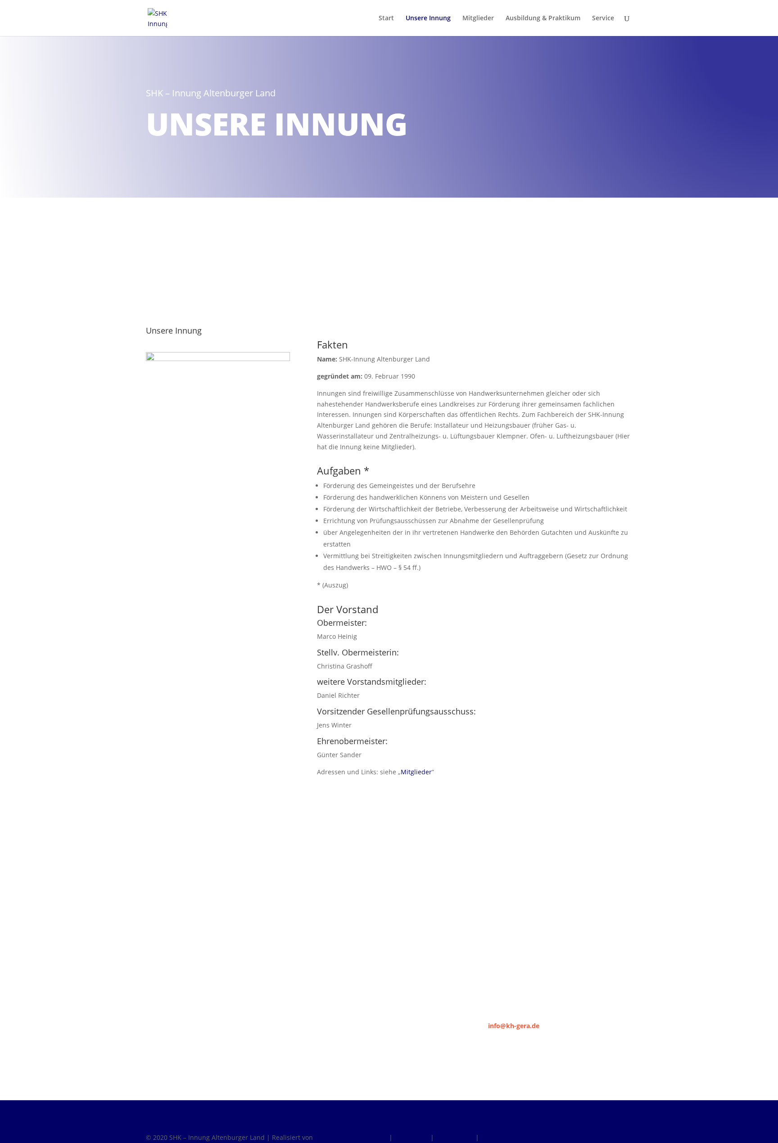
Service (603, 18)
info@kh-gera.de (513, 1025)
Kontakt (172, 517)
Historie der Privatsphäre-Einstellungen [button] (205, 1115)
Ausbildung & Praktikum (543, 18)
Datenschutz (455, 1137)
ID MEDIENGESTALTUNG (351, 1137)
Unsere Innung (428, 18)
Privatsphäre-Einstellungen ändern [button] (199, 1105)
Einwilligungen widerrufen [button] (186, 1126)
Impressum (411, 1137)
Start (386, 18)
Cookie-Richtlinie (506, 1137)
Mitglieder (478, 18)
